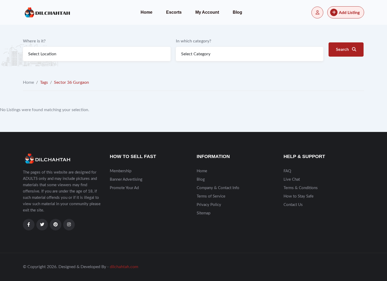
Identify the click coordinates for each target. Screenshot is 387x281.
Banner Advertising (126, 179)
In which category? (193, 41)
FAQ (287, 171)
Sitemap (203, 213)
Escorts (174, 12)
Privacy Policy (209, 205)
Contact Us (293, 205)
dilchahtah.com (124, 267)
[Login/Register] (317, 12)
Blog (237, 12)
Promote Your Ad (124, 188)
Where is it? (34, 41)
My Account (207, 12)
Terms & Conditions (301, 188)
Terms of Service (211, 196)
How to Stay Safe (299, 196)
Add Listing (349, 13)
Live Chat (292, 179)
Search (343, 49)
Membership (120, 171)
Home (146, 12)
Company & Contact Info (218, 188)
